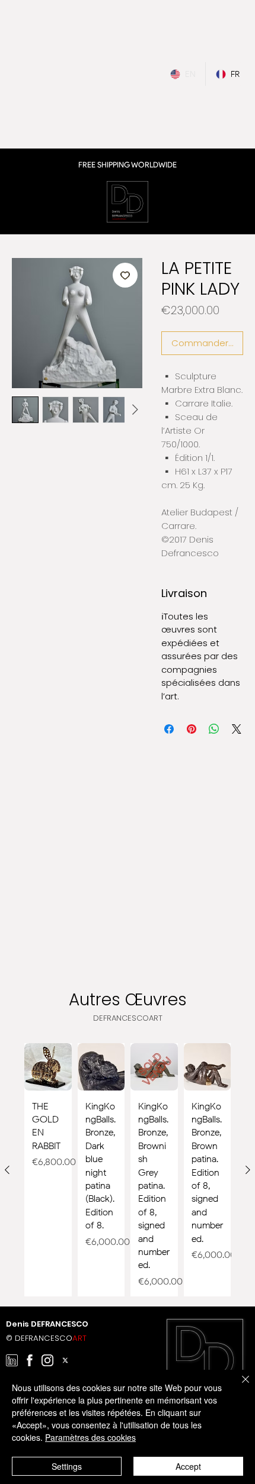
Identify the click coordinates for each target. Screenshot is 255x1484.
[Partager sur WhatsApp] (214, 729)
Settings (67, 1466)
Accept (188, 1466)
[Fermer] (238, 1386)
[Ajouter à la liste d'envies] (125, 275)
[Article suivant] (248, 1170)
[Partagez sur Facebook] (169, 729)
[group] (127, 1170)
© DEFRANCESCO (46, 1338)
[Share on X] (237, 729)
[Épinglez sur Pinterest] (191, 729)
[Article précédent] (7, 1170)
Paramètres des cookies (90, 1437)
